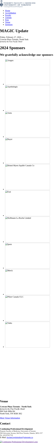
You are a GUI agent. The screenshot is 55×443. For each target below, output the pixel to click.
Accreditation (10, 13)
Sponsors (9, 24)
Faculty (8, 15)
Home (7, 11)
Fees (7, 20)
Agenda (8, 17)
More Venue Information (10, 418)
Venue (7, 22)
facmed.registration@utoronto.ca (20, 437)
